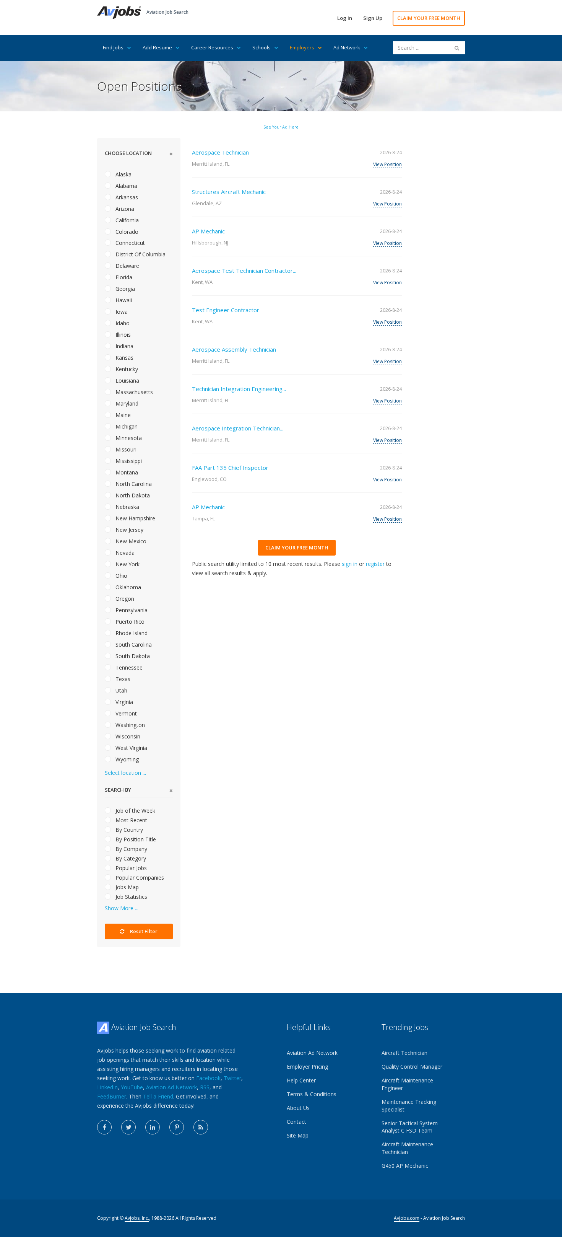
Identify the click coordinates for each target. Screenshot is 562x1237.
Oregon (124, 598)
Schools (261, 47)
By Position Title (135, 839)
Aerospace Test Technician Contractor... (244, 270)
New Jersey (128, 529)
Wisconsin (127, 736)
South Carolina (133, 644)
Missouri (125, 449)
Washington (129, 725)
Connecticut (129, 242)
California (126, 220)
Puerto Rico (129, 621)
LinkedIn (107, 1087)
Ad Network (346, 47)
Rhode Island (131, 633)
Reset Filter (143, 931)
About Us (298, 1108)
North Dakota (132, 495)
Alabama (125, 185)
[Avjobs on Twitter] (128, 1127)
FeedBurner (111, 1096)
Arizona (124, 208)
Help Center (301, 1080)
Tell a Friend (158, 1096)
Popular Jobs (130, 868)
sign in (349, 563)
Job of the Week (134, 810)
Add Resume (157, 47)
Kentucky (126, 369)
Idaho (122, 323)
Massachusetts (133, 392)
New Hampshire (134, 518)
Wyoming (126, 759)
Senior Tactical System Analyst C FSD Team (410, 1127)
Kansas (123, 357)
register (375, 563)
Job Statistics (130, 896)
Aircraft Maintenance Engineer (407, 1084)
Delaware (126, 265)
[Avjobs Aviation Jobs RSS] (200, 1127)
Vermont (125, 713)
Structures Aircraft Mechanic (229, 192)
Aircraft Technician (404, 1052)
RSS (205, 1087)
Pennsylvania (131, 610)
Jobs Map (126, 887)
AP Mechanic (208, 231)
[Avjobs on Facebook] (104, 1127)
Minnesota (128, 438)
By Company (130, 848)
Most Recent (130, 820)
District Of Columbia (140, 254)
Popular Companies (139, 877)
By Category (130, 858)
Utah (120, 690)
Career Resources (212, 47)
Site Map (298, 1135)
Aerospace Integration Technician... (237, 428)
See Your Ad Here (281, 127)
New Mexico (130, 541)
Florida (123, 277)
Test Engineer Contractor (225, 310)
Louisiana (126, 380)
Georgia (124, 288)
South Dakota (132, 656)
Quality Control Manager (412, 1066)
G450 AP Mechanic (405, 1165)
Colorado (126, 231)
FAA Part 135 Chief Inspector (230, 467)
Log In (344, 18)
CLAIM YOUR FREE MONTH (428, 18)
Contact (296, 1121)
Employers (302, 47)
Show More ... (121, 908)
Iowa (121, 311)
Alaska (123, 174)
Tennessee (128, 667)
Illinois (122, 334)
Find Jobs (113, 47)
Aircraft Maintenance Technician (407, 1148)
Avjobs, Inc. (137, 1218)
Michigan (126, 426)
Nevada (124, 552)
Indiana (123, 346)
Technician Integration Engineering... (239, 389)
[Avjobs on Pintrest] (176, 1127)
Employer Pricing (307, 1066)
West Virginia (130, 747)
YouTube (132, 1087)
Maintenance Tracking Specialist (409, 1105)
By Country (128, 829)
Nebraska (126, 506)
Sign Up (372, 18)
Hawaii (123, 300)
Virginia (123, 702)
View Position (387, 164)
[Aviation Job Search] (119, 12)
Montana (126, 472)
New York (127, 564)
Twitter (232, 1078)
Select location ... (125, 772)
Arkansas (126, 197)
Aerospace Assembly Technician (234, 349)
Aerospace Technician (220, 152)
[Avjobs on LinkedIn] (152, 1127)
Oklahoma (127, 587)
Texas (122, 679)
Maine (122, 415)
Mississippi (128, 460)
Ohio (120, 575)
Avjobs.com (406, 1218)
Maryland (126, 403)
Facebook (208, 1078)
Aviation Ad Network (171, 1087)
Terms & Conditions (311, 1094)
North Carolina (133, 483)
